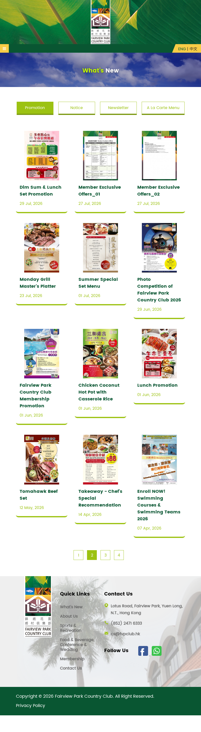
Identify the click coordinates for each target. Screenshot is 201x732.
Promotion (35, 108)
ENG (182, 49)
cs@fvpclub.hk (125, 634)
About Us (69, 616)
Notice (76, 108)
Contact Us (71, 668)
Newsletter (118, 108)
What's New (71, 607)
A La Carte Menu (163, 108)
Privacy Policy (30, 705)
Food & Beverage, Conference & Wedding (77, 645)
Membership (72, 659)
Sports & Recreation (70, 628)
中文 (193, 49)
